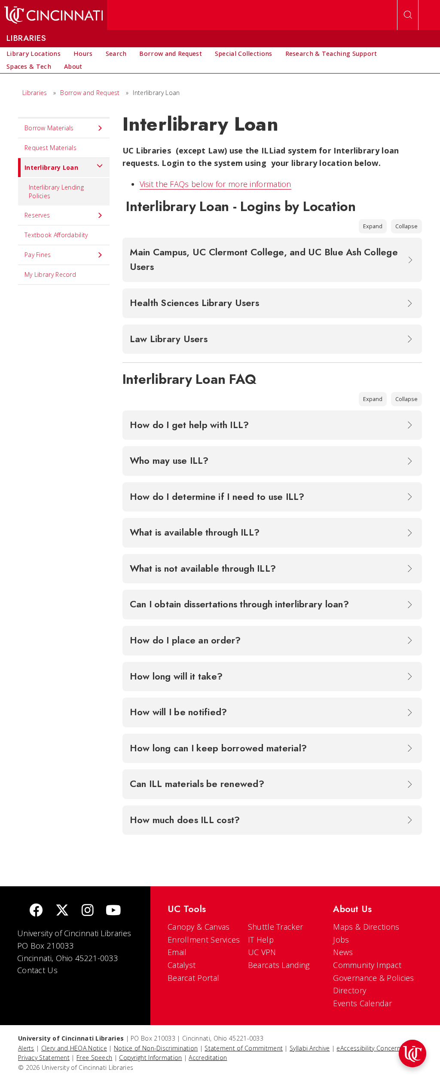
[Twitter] (62, 911)
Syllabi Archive (310, 1048)
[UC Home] (53, 15)
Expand (372, 226)
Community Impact (367, 965)
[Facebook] (36, 911)
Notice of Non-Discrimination (156, 1048)
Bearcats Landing (279, 965)
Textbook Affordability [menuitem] (56, 235)
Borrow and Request (89, 93)
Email (177, 952)
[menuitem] (33, 53)
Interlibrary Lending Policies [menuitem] (56, 191)
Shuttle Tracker (275, 927)
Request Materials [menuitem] (50, 148)
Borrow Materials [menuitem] (49, 128)
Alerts (26, 1048)
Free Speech (94, 1057)
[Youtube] (113, 911)
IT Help (261, 939)
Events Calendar (362, 1003)
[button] (412, 1053)
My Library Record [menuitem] (50, 274)
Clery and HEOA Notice (74, 1048)
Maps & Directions (366, 927)
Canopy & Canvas (199, 927)
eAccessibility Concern (368, 1048)
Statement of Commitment (244, 1048)
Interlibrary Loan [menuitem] (51, 167)
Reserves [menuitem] (37, 215)
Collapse (406, 226)
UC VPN (262, 952)
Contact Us (37, 970)
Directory (349, 990)
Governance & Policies (373, 978)
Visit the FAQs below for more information (215, 184)
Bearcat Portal (193, 978)
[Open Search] (408, 15)
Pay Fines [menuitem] (37, 255)
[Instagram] (88, 911)
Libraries (34, 93)
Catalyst (182, 965)
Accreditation (208, 1057)
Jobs (341, 939)
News (343, 952)
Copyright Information (150, 1057)
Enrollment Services (204, 939)
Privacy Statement (44, 1057)
